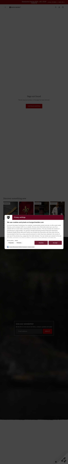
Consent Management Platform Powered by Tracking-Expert (21, 246)
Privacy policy (10, 240)
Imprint (16, 240)
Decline (41, 243)
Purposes (11, 243)
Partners (19, 243)
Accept (55, 243)
